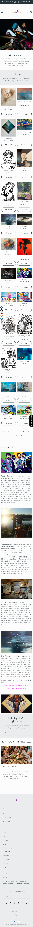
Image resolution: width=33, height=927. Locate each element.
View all (29, 742)
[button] (2, 12)
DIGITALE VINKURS (15, 685)
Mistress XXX (5, 561)
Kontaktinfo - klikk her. (9, 878)
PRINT (4, 867)
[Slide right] (20, 790)
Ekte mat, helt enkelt (10, 767)
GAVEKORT (25, 685)
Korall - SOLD (24, 394)
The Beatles (24, 279)
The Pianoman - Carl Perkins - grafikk (8, 370)
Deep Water (24, 226)
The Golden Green (8, 394)
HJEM (4, 832)
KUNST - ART (6, 852)
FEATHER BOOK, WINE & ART (14, 924)
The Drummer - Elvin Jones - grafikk (24, 336)
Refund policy (7, 821)
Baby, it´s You (9, 303)
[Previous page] (4, 432)
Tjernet (8, 226)
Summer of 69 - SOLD (24, 361)
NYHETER (5, 864)
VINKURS (5, 840)
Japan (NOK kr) (15, 915)
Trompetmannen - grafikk (8, 336)
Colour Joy (8, 252)
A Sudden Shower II (24, 257)
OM (4, 836)
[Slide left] (13, 790)
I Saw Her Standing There (24, 416)
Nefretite (24, 168)
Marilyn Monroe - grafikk (8, 203)
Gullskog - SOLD (24, 201)
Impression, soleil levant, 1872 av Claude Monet (24, 102)
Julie (9, 107)
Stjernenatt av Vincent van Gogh (24, 132)
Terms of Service (7, 817)
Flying (8, 416)
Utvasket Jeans (8, 138)
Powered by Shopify (23, 924)
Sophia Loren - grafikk (8, 170)
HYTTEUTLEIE (6, 860)
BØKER (6, 685)
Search (5, 813)
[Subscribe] (28, 733)
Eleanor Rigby (24, 303)
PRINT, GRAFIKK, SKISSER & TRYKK (16, 688)
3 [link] (18, 432)
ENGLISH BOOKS (7, 848)
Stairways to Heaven (8, 280)
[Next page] (21, 436)
